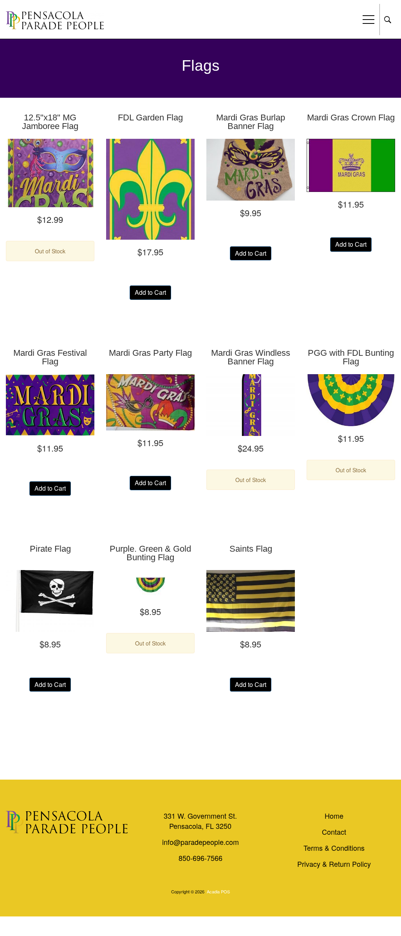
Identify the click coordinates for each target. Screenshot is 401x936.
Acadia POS (218, 891)
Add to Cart (150, 292)
